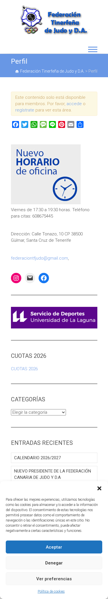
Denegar (54, 563)
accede (74, 103)
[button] (99, 488)
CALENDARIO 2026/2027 (37, 457)
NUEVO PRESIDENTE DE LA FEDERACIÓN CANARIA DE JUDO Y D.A (52, 474)
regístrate (24, 110)
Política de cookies (51, 591)
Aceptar (54, 547)
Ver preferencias (54, 578)
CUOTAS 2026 (24, 368)
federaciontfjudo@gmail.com (39, 258)
